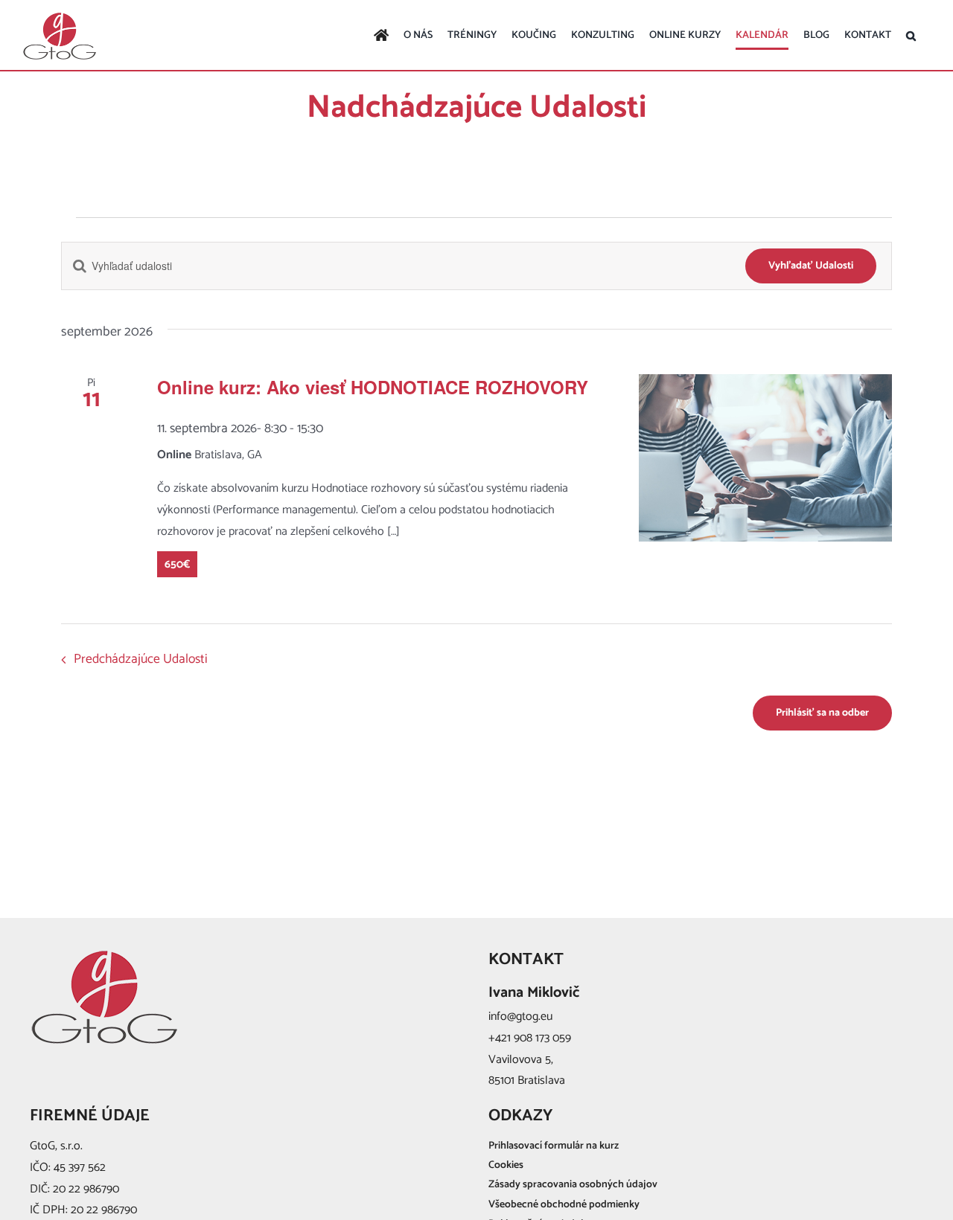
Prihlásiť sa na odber (822, 713)
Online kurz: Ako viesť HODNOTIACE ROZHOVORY (372, 386)
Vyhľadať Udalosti (810, 265)
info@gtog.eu (520, 1016)
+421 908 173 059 (529, 1038)
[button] (911, 35)
